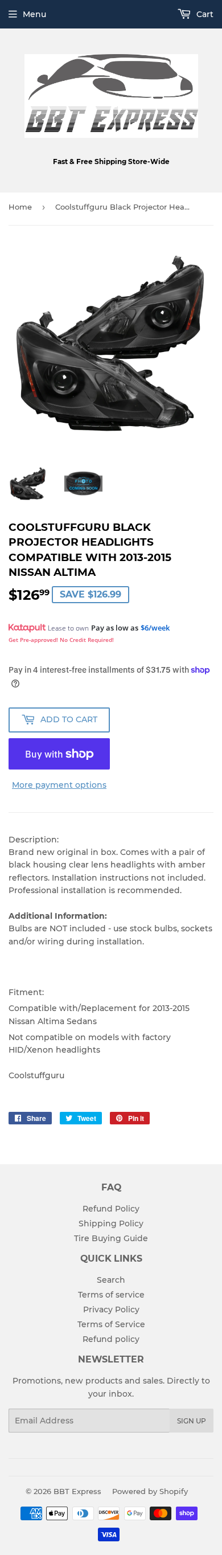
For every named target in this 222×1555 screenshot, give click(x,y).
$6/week (155, 628)
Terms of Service (111, 1324)
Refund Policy (111, 1209)
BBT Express (77, 1491)
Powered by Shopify (150, 1491)
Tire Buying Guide (111, 1238)
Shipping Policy (111, 1223)
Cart (203, 14)
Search (111, 1280)
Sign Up (191, 1421)
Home (20, 206)
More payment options (59, 785)
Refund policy (111, 1339)
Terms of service (111, 1295)
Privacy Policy (111, 1309)
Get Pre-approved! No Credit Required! (61, 640)
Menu (34, 14)
